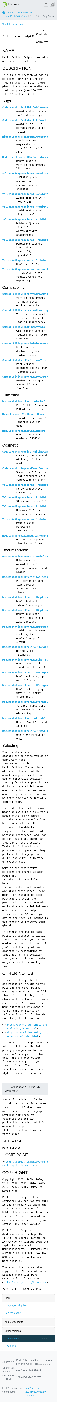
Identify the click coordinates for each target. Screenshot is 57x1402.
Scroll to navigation (12, 24)
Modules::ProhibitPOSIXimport (23, 430)
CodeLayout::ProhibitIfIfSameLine (26, 120)
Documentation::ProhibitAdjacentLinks (29, 577)
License (29, 1395)
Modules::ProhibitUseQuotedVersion (27, 157)
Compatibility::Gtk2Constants (23, 327)
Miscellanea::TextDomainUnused (24, 414)
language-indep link (16, 1305)
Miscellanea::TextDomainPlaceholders (28, 136)
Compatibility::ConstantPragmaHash (27, 294)
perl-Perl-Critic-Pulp (16, 16)
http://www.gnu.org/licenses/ (25, 1282)
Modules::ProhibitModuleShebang (25, 535)
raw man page (13, 1313)
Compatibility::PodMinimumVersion (26, 360)
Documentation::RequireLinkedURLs (26, 731)
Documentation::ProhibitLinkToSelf (27, 659)
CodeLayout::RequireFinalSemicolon (27, 468)
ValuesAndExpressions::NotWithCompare (29, 206)
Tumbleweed (25, 12)
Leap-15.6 (10, 1346)
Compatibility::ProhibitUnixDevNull (28, 376)
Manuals (10, 12)
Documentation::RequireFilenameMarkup (29, 647)
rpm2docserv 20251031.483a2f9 (35, 1390)
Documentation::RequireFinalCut (25, 718)
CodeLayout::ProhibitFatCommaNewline (28, 107)
